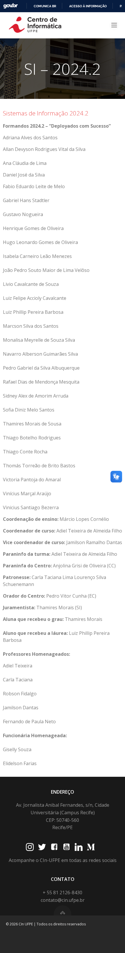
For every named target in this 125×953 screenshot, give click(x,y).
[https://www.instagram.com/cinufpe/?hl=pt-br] (30, 847)
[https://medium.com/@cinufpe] (91, 847)
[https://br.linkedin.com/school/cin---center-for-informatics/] (79, 847)
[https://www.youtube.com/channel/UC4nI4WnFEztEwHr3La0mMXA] (66, 847)
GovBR (10, 6)
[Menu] (114, 25)
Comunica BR (45, 6)
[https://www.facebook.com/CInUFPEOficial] (54, 847)
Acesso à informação (88, 6)
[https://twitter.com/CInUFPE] (42, 847)
